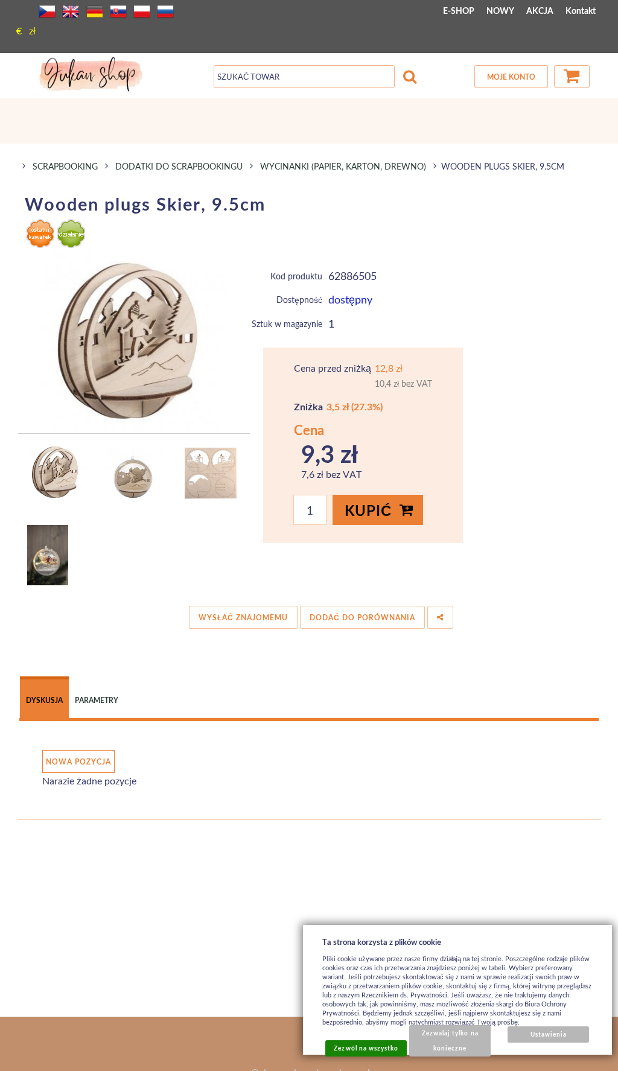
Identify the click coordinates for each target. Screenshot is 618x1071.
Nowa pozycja (78, 761)
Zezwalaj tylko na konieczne (450, 1040)
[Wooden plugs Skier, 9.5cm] (134, 342)
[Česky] (47, 11)
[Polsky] (141, 11)
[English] (70, 11)
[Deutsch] (94, 11)
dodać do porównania (362, 617)
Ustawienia (548, 1034)
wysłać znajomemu (243, 617)
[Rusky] (165, 11)
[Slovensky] (118, 11)
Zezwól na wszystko (366, 1048)
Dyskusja (44, 700)
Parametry (96, 700)
